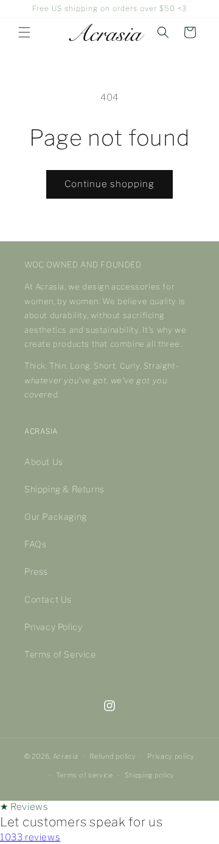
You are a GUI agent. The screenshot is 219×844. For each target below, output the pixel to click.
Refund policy (112, 756)
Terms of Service (60, 654)
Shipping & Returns (64, 489)
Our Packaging (55, 516)
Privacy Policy (53, 627)
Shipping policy (150, 775)
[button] (24, 32)
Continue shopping (109, 184)
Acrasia (65, 756)
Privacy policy (171, 756)
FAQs (35, 544)
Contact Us (48, 599)
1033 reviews (30, 837)
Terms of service (84, 775)
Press (36, 571)
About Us (43, 461)
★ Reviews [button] (24, 806)
